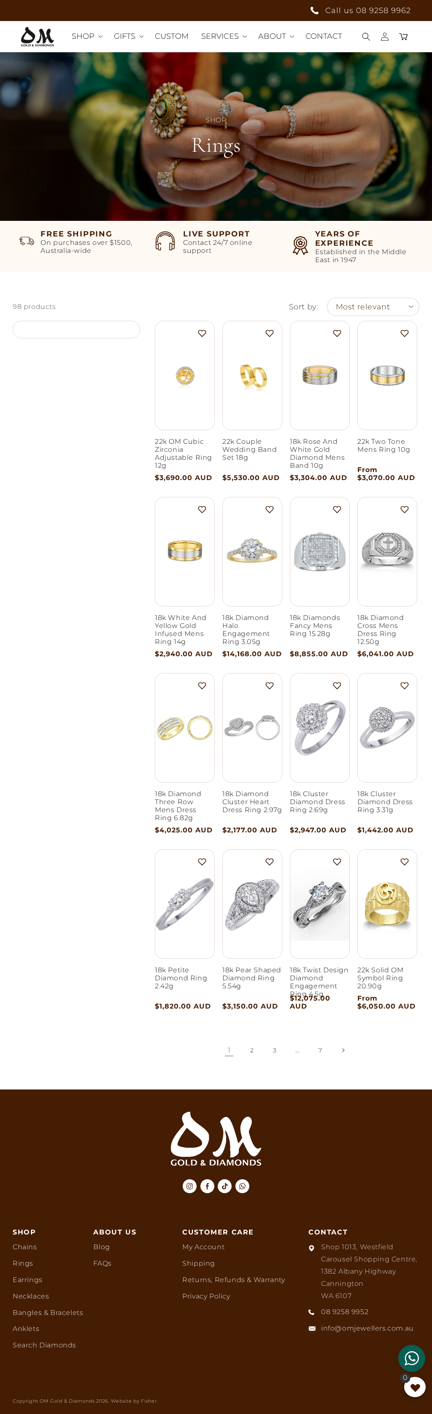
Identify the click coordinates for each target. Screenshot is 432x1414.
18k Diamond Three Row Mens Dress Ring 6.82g (178, 806)
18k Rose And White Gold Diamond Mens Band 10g (317, 453)
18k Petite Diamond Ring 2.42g (181, 978)
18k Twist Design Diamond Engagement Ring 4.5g (319, 982)
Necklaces (31, 1296)
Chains (25, 1247)
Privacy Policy (206, 1296)
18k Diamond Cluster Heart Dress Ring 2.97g (252, 802)
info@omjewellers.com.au (367, 1328)
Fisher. (149, 1401)
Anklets (26, 1329)
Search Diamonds (44, 1345)
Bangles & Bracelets (48, 1313)
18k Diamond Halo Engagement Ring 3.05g (246, 630)
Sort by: (304, 306)
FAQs (102, 1263)
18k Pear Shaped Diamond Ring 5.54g (251, 978)
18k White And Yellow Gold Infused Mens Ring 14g (181, 630)
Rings (23, 1263)
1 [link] (229, 1050)
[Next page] (343, 1050)
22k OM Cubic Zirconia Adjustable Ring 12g (183, 453)
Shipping (198, 1263)
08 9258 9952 (344, 1312)
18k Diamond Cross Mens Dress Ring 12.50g (380, 630)
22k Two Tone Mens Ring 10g (383, 445)
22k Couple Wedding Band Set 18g (249, 449)
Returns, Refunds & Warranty (233, 1280)
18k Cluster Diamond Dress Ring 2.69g (318, 802)
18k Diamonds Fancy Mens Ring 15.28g (315, 626)
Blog (101, 1247)
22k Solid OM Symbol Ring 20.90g (380, 978)
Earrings (28, 1280)
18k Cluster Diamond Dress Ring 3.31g (385, 802)
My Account (203, 1247)
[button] (366, 36)
